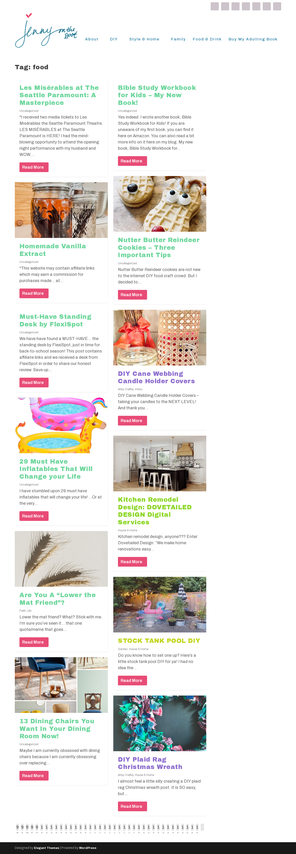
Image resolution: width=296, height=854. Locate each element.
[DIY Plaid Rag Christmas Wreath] (159, 723)
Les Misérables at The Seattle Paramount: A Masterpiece (59, 95)
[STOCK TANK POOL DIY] (159, 604)
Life (29, 610)
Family (178, 39)
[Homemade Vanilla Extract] (61, 210)
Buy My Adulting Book (253, 39)
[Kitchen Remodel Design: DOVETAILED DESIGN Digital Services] (159, 463)
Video (138, 389)
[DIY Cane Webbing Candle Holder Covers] (159, 337)
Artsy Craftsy (125, 389)
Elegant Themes (46, 848)
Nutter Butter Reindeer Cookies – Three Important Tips (159, 247)
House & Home (127, 530)
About (92, 39)
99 (37, 830)
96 (22, 830)
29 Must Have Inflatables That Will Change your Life (56, 469)
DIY (114, 39)
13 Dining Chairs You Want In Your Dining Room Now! (56, 729)
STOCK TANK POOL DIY (159, 640)
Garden (123, 649)
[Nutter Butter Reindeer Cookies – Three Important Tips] (159, 204)
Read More (33, 167)
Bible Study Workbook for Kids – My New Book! (157, 95)
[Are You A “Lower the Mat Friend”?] (61, 559)
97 (27, 830)
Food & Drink (207, 39)
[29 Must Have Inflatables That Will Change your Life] (61, 425)
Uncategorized (28, 110)
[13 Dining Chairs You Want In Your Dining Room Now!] (61, 685)
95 (17, 830)
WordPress (87, 848)
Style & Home (144, 39)
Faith (22, 610)
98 (32, 830)
